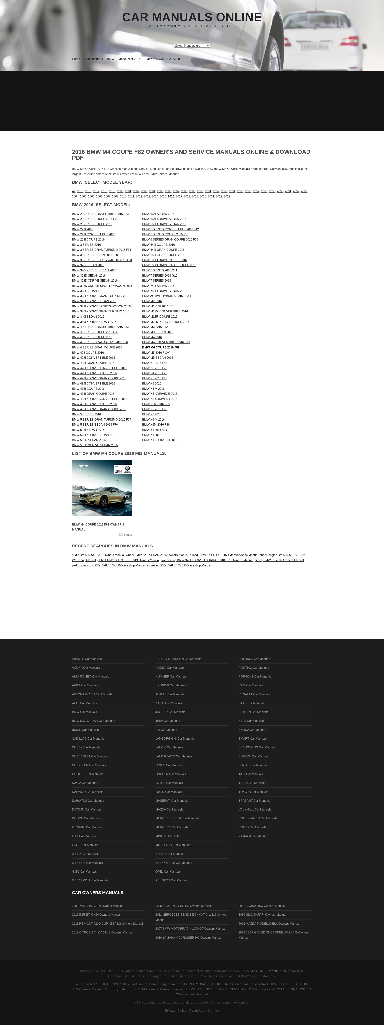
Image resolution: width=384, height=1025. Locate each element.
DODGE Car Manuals (86, 818)
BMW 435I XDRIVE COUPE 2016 (94, 404)
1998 (264, 191)
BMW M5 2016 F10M (156, 352)
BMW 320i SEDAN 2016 (88, 265)
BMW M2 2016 (152, 301)
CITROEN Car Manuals (87, 774)
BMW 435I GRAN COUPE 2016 (93, 393)
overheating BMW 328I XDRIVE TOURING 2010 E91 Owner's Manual (207, 560)
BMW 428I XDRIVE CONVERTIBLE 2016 (99, 368)
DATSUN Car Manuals (87, 809)
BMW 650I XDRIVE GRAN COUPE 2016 (169, 265)
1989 (192, 191)
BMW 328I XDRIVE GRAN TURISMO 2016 (100, 296)
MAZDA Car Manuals (169, 809)
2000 (280, 191)
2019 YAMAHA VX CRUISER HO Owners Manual (188, 937)
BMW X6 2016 (151, 414)
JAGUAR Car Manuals (170, 712)
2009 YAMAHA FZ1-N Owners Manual (97, 905)
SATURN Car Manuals (253, 712)
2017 (179, 196)
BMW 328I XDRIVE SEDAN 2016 (94, 301)
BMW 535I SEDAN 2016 (158, 213)
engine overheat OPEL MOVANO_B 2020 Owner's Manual (204, 984)
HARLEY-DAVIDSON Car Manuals (178, 659)
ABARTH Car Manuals (87, 659)
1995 (240, 191)
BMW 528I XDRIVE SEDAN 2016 (94, 435)
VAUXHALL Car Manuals (255, 809)
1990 (200, 191)
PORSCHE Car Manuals (255, 676)
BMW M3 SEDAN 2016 (157, 332)
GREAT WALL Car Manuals (90, 880)
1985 (160, 191)
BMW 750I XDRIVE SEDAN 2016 (164, 291)
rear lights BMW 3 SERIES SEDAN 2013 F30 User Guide (215, 989)
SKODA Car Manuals (253, 729)
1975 (80, 191)
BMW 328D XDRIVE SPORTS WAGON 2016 (102, 285)
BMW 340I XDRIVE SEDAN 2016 (94, 321)
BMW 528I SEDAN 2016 (88, 429)
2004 (75, 196)
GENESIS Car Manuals (87, 862)
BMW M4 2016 (152, 337)
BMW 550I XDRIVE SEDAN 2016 (164, 224)
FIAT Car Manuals (84, 836)
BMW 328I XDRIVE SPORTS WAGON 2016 (101, 306)
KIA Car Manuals (166, 729)
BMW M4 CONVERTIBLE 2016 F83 (166, 342)
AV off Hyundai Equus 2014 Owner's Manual (137, 989)
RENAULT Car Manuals (254, 694)
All (73, 191)
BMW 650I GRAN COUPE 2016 (163, 255)
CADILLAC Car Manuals (88, 738)
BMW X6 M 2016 (153, 419)
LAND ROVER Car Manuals (174, 756)
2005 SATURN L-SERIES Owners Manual (183, 905)
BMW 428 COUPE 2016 (88, 352)
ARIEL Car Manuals (85, 685)
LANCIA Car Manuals (169, 747)
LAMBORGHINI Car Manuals (174, 738)
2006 (91, 196)
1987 (176, 191)
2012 (139, 196)
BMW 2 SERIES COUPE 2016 (92, 224)
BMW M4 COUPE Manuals (232, 168)
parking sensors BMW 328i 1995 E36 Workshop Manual (108, 565)
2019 (195, 196)
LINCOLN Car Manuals (170, 774)
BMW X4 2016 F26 (154, 373)
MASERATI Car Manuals (171, 800)
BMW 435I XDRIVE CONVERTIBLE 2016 (99, 399)
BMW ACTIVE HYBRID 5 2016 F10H (166, 296)
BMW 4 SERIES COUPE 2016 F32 (95, 332)
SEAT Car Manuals (251, 720)
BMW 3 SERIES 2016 (86, 244)
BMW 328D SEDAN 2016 (89, 275)
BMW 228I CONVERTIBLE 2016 (93, 234)
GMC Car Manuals (84, 871)
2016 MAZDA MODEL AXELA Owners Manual (269, 923)
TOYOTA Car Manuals (253, 791)
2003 (304, 191)
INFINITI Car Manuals (169, 694)
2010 (123, 196)
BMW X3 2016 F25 (154, 368)
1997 (256, 191)
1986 (168, 191)
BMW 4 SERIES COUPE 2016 (92, 337)
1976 (88, 191)
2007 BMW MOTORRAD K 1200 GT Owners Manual (190, 928)
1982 (136, 191)
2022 (219, 196)
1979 (112, 191)
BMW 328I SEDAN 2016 (88, 291)
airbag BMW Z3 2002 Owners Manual (279, 560)
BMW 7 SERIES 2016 (156, 280)
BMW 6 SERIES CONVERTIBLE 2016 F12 (170, 229)
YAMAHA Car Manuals (254, 836)
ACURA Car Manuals (86, 667)
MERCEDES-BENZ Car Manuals (177, 818)
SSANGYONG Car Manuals (257, 747)
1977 (96, 191)
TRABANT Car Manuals (254, 800)
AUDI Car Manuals (84, 703)
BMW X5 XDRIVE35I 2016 (159, 393)
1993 (224, 191)
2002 (296, 191)
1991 (208, 191)
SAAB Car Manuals (251, 703)
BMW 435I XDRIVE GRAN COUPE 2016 (99, 409)
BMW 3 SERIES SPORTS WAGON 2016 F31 (102, 260)
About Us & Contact (204, 1010)
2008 (107, 196)
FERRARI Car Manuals (87, 827)
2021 (211, 196)
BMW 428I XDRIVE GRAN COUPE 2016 (99, 378)
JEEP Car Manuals (168, 720)
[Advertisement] (192, 101)
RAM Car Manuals (251, 685)
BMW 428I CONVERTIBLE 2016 (93, 357)
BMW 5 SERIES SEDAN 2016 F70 (95, 424)
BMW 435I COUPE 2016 (88, 388)
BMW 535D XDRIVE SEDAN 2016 (95, 445)
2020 (203, 196)
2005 (83, 196)
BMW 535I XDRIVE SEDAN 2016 (164, 219)
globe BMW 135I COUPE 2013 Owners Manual (128, 560)
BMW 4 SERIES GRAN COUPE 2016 (97, 347)
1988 (184, 191)
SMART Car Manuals (253, 738)
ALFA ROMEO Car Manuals (90, 676)
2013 (147, 196)
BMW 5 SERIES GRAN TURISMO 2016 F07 (101, 419)
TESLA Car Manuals (252, 782)
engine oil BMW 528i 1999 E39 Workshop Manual (179, 565)
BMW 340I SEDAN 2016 (88, 316)
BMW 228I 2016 (82, 229)
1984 (152, 191)
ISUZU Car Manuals (168, 703)
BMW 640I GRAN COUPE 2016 (163, 249)
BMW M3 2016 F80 (155, 326)
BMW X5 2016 (151, 383)
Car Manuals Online (192, 17)
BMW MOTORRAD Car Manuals (94, 720)
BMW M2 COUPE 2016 (157, 306)
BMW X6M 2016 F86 (156, 424)
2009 (115, 196)
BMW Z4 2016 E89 (154, 429)
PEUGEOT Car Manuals (171, 880)
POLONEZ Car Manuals (255, 659)
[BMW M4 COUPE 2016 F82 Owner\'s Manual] (107, 488)
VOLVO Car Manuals (252, 827)
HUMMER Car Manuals (171, 676)
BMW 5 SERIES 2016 (86, 414)
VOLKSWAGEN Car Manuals (258, 818)
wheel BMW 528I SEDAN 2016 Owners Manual (157, 555)
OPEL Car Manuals (168, 871)
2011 (131, 196)
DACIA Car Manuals (85, 782)
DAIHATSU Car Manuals (88, 800)
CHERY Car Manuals (86, 747)
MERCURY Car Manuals (171, 827)
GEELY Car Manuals (85, 853)
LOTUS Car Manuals (169, 782)
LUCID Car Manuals (168, 791)
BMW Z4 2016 (151, 435)
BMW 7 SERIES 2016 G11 (159, 270)
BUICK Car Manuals (85, 729)
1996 (248, 191)
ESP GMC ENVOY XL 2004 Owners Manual (126, 984)
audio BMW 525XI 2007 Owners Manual (98, 555)
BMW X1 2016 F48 (154, 362)
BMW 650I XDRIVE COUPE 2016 (164, 260)
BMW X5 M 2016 (153, 388)
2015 (163, 196)
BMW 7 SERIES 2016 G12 (159, 275)
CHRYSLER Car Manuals (89, 765)
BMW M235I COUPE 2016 (159, 316)
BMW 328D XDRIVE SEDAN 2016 (95, 280)
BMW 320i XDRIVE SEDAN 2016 (94, 270)
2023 (227, 196)
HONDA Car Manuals (169, 667)
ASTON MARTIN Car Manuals (92, 694)
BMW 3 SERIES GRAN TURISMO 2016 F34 (101, 249)
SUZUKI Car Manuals (253, 765)
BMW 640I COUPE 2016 (158, 244)
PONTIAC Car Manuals (254, 667)
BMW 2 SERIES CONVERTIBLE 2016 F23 (100, 213)
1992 (216, 191)
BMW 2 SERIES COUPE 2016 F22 (95, 219)
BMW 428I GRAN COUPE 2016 (93, 362)
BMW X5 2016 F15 (154, 378)
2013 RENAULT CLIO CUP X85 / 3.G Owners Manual (107, 923)
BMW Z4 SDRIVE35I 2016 (159, 440)
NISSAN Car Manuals (169, 853)
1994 (232, 191)
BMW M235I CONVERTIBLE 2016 (165, 311)
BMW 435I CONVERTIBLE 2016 (93, 383)
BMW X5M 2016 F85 (156, 404)
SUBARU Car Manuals (254, 756)
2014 (155, 196)
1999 (272, 191)
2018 (187, 196)
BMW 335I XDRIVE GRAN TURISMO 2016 (100, 311)
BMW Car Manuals (84, 712)
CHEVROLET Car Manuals (90, 756)
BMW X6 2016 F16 (154, 409)
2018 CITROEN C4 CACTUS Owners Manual (102, 932)
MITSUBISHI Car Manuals (172, 845)
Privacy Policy (176, 1010)
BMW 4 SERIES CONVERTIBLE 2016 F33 (100, 326)
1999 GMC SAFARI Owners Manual (262, 914)
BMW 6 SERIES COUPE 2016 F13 (165, 234)
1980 (120, 191)
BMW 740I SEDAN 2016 (158, 285)
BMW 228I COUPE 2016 (88, 239)
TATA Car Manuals (251, 774)
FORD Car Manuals (85, 845)
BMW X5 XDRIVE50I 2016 (159, 399)
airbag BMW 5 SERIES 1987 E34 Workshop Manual (224, 555)
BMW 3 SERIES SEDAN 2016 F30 (95, 255)
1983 (144, 191)
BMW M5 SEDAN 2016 (157, 357)
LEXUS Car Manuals (169, 765)
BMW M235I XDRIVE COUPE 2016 (165, 321)
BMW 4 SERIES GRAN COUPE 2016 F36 (100, 342)
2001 (288, 191)
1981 (128, 191)
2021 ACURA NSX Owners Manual (262, 905)
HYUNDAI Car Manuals (171, 685)
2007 (99, 196)
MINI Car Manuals (167, 836)
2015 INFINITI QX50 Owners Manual (96, 914)
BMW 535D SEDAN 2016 (89, 440)
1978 (104, 191)
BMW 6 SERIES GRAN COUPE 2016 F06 (170, 239)
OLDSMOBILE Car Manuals (174, 862)
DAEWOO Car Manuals (87, 791)
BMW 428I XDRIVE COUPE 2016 (94, 373)
